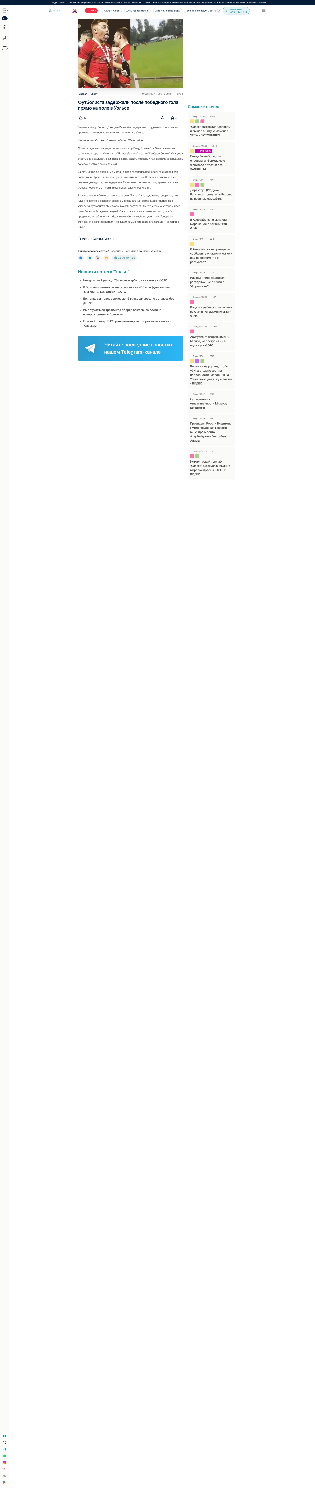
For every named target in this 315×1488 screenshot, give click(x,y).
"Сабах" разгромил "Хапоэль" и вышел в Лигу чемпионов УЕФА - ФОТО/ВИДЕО (210, 131)
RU (4, 18)
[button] (219, 11)
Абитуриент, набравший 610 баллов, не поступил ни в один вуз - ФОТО (209, 341)
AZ (4, 10)
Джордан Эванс (102, 238)
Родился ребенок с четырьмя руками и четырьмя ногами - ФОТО (211, 312)
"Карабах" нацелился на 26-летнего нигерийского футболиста (71, 2)
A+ (174, 118)
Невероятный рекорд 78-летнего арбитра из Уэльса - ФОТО (125, 280)
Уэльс (83, 238)
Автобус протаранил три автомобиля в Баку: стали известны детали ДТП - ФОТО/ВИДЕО (265, 2)
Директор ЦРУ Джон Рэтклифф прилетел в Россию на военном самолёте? (211, 194)
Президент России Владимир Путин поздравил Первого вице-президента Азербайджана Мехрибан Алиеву (210, 432)
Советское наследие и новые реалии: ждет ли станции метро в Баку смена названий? (161, 2)
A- (163, 117)
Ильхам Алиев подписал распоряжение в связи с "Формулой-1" (207, 282)
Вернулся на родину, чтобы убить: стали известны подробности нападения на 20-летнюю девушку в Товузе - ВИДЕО (211, 375)
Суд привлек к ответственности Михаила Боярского (209, 403)
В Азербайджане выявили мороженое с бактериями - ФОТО (209, 224)
